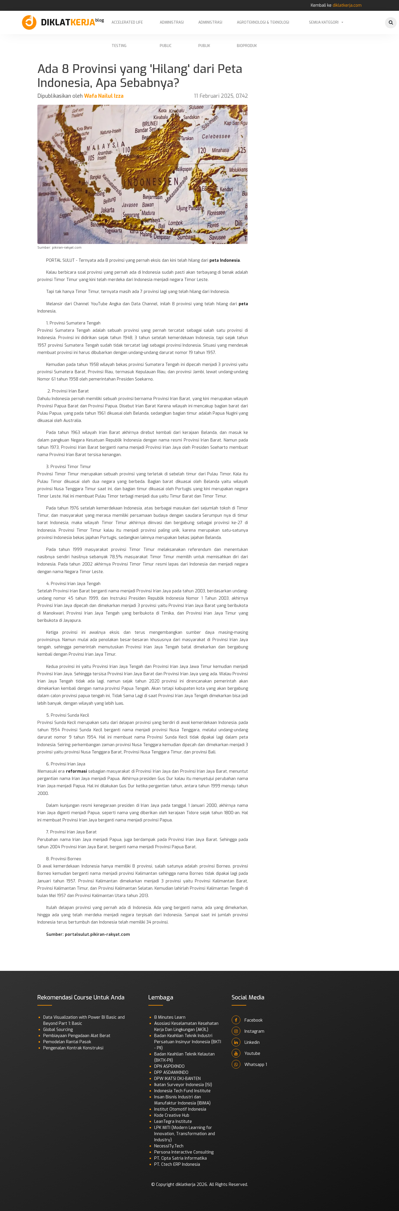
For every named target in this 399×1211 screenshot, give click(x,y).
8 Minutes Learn (169, 1017)
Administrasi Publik (210, 27)
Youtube (251, 1053)
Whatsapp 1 (255, 1064)
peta (243, 304)
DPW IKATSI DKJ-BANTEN (177, 1078)
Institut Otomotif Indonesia (180, 1109)
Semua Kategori (324, 22)
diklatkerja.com (347, 5)
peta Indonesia (224, 260)
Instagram (253, 1031)
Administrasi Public (172, 27)
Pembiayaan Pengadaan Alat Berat (76, 1036)
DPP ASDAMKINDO (171, 1072)
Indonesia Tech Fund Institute (182, 1091)
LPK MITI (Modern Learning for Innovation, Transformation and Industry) (184, 1134)
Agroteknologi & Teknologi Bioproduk (263, 27)
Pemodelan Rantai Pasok (67, 1042)
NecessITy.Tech (168, 1146)
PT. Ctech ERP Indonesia (177, 1164)
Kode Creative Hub (171, 1115)
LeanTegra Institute (173, 1121)
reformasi (76, 771)
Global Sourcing (58, 1029)
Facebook (253, 1020)
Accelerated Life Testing (127, 27)
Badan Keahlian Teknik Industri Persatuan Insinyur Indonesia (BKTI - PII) (187, 1042)
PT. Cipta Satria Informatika (180, 1158)
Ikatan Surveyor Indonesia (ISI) (183, 1085)
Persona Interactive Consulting (184, 1152)
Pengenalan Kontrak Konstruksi (73, 1048)
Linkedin (251, 1042)
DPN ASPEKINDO (169, 1066)
